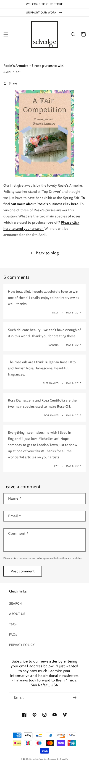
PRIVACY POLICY (22, 645)
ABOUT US (17, 614)
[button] (6, 34)
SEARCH (15, 603)
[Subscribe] (75, 697)
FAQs (13, 634)
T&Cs (13, 624)
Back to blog (47, 253)
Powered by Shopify (58, 759)
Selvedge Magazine (38, 759)
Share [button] (13, 83)
